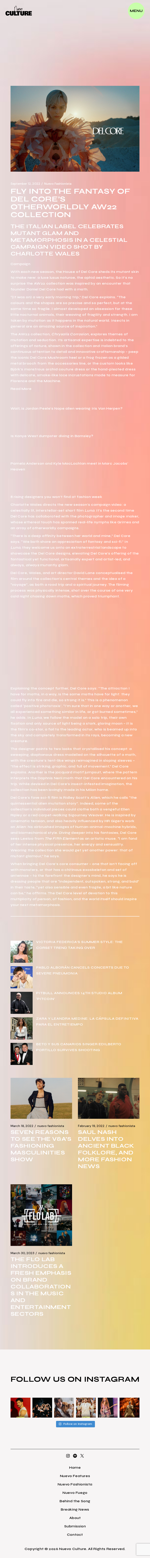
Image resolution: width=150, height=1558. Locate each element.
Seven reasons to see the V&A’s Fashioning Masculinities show (41, 1146)
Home (75, 1467)
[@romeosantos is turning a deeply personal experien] (129, 1408)
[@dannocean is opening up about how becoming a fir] (64, 1408)
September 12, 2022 (25, 184)
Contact (75, 1534)
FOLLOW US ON (47, 1379)
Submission (75, 1526)
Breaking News (75, 1509)
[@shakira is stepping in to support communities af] (108, 1408)
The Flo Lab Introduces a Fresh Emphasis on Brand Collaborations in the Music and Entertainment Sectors (41, 1286)
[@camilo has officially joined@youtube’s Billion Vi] (20, 1408)
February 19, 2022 (91, 1126)
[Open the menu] (136, 11)
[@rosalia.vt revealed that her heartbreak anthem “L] (42, 1408)
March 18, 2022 (22, 1126)
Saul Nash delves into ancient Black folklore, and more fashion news (106, 1149)
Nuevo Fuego (75, 1493)
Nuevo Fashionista (57, 184)
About (75, 1518)
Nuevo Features (75, 1476)
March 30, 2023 (22, 1253)
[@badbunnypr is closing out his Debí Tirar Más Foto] (86, 1408)
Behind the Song (75, 1501)
